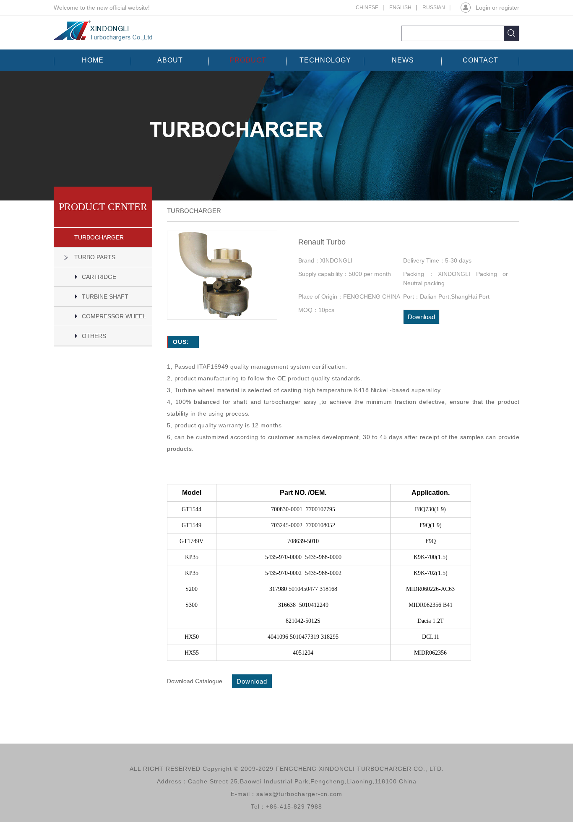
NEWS (403, 60)
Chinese (367, 7)
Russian (433, 7)
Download (421, 316)
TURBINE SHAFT (105, 296)
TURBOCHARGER (99, 237)
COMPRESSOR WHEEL (114, 316)
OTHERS (94, 336)
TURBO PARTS (94, 257)
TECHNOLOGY (325, 60)
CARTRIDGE (99, 276)
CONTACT (480, 60)
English (400, 7)
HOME (93, 60)
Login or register (497, 7)
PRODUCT (247, 60)
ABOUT (170, 60)
